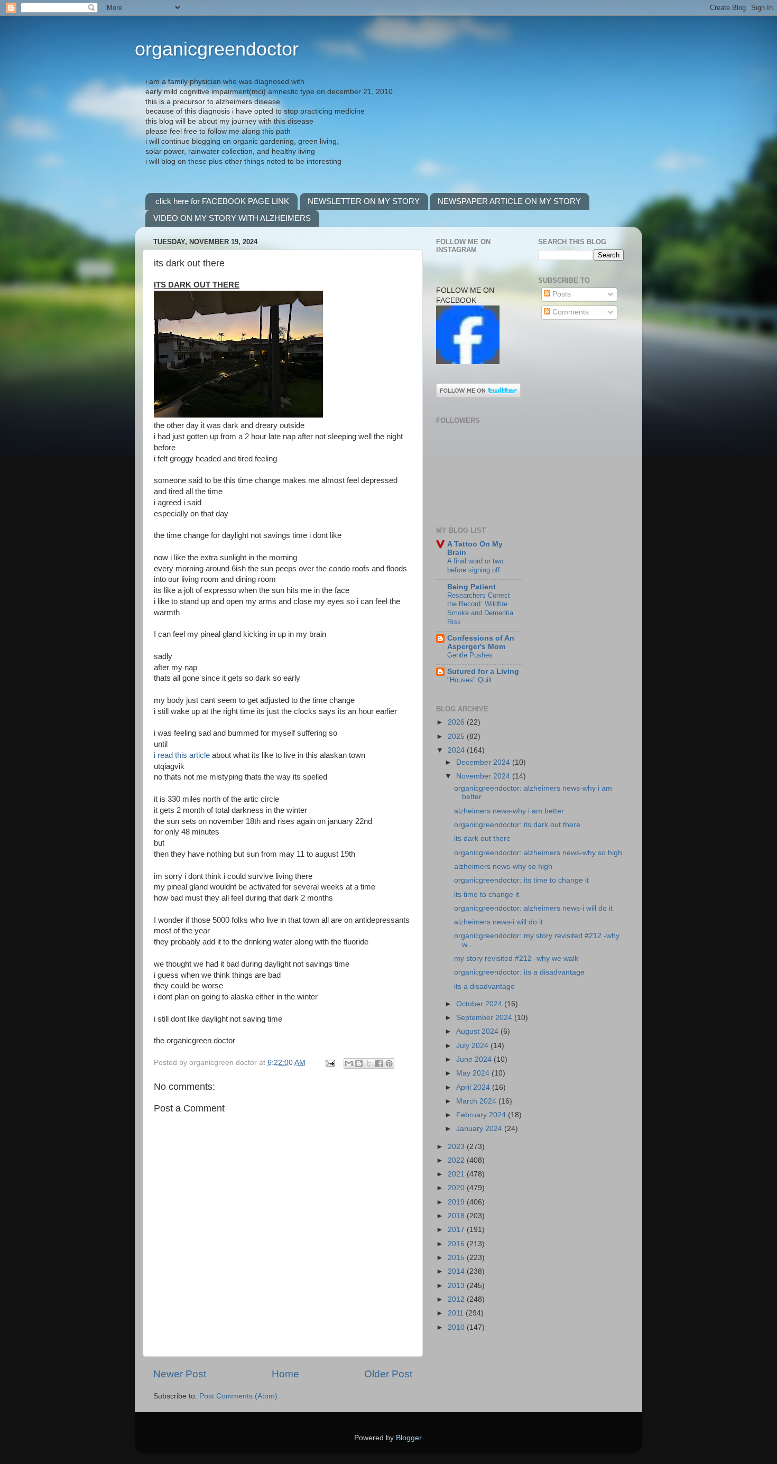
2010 (457, 1327)
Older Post (388, 1373)
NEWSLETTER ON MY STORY (364, 201)
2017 (457, 1230)
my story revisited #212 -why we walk (516, 958)
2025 (457, 736)
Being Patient (471, 587)
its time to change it (486, 894)
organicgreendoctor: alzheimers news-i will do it (533, 908)
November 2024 (484, 776)
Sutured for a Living (483, 671)
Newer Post (179, 1373)
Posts (560, 294)
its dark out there (482, 838)
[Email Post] (329, 1063)
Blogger (408, 1438)
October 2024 (480, 1004)
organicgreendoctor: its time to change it (521, 880)
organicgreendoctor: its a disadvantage (519, 972)
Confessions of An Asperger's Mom (480, 642)
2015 (457, 1258)
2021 (457, 1174)
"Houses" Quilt (469, 680)
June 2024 (475, 1059)
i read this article (183, 755)
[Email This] (349, 1063)
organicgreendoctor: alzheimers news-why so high (538, 853)
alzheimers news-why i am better (509, 811)
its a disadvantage (484, 986)
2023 (457, 1147)
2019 (457, 1202)
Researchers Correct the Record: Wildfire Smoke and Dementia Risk (480, 608)
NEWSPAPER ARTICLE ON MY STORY (509, 201)
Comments (569, 312)
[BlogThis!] (359, 1063)
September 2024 (485, 1018)
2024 (457, 750)
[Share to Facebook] (379, 1063)
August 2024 (478, 1031)
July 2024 (473, 1046)
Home (285, 1373)
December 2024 (484, 762)
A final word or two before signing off (475, 565)
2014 (457, 1271)
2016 (457, 1244)
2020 (457, 1188)
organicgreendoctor (217, 49)
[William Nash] (468, 362)
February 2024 (482, 1115)
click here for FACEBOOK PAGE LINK (222, 201)
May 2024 (474, 1073)
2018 (457, 1216)
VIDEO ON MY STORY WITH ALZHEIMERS (232, 218)
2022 (457, 1160)
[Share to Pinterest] (389, 1063)
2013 (457, 1286)
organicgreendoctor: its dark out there (517, 825)
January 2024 (480, 1129)
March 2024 (477, 1101)
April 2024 (474, 1087)
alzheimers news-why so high (503, 866)
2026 (457, 722)
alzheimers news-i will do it (498, 922)
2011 (457, 1313)
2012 (457, 1299)
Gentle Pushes (470, 655)
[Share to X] (369, 1063)
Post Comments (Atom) (238, 1396)
